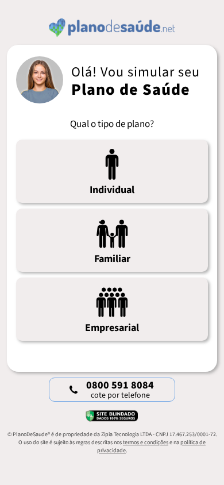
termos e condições (145, 442)
